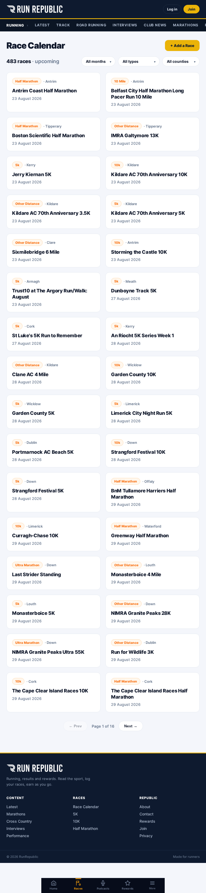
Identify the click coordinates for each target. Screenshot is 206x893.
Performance (17, 835)
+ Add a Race (182, 45)
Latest (42, 25)
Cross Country (19, 821)
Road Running (91, 25)
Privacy (146, 835)
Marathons (185, 25)
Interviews (125, 25)
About (144, 806)
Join (191, 9)
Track (63, 25)
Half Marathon (85, 828)
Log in (172, 9)
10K (76, 821)
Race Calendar (86, 806)
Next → (130, 726)
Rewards (147, 821)
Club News (155, 25)
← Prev (75, 726)
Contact (146, 814)
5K (75, 814)
